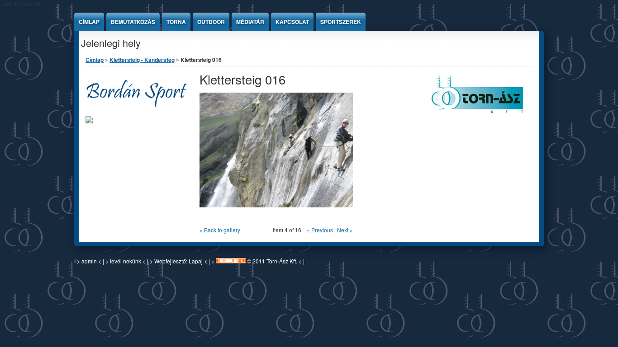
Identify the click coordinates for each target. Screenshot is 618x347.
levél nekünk (126, 261)
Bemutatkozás (133, 22)
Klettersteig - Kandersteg (142, 60)
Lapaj (196, 261)
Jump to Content (20, 4)
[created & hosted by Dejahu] (231, 261)
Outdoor (211, 22)
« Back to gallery (220, 230)
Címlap (89, 22)
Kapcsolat (292, 22)
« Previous (320, 230)
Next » (345, 230)
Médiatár (250, 22)
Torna (176, 22)
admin (89, 261)
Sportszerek (340, 22)
